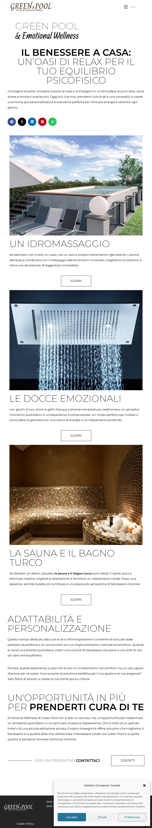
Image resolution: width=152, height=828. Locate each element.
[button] (144, 785)
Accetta (71, 817)
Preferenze (132, 817)
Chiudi (102, 817)
